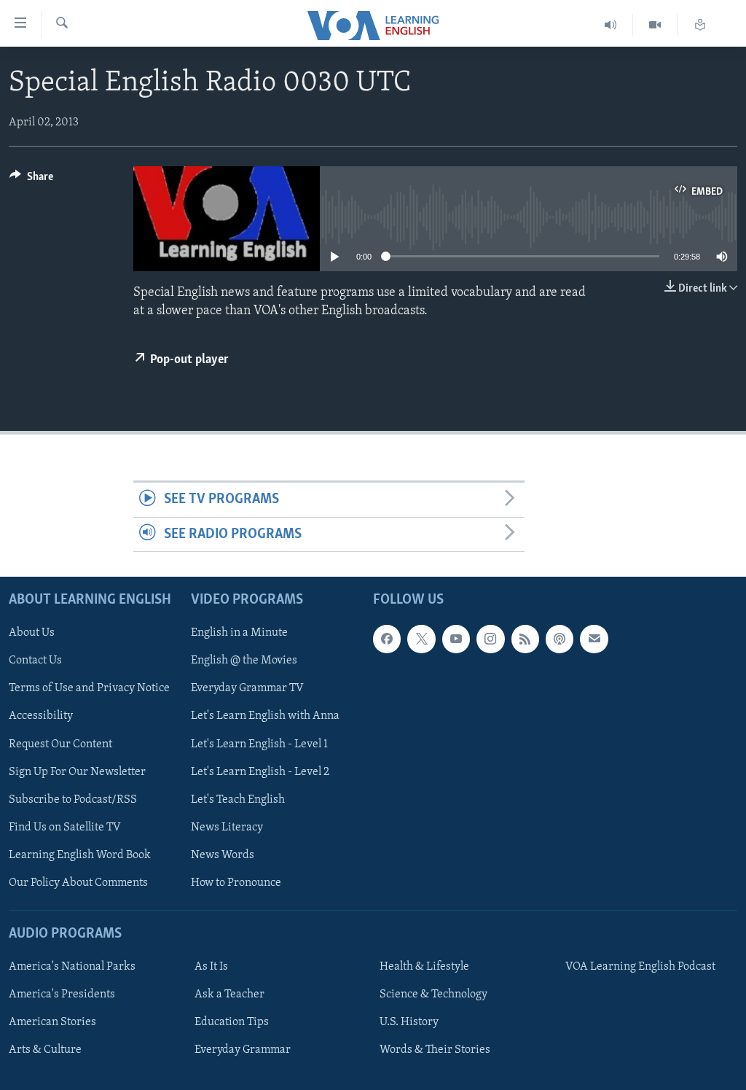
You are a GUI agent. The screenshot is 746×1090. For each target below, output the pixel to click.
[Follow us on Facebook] (387, 639)
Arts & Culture (45, 1050)
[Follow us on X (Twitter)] (421, 639)
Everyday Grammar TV (247, 689)
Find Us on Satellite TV (65, 827)
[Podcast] (559, 639)
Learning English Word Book (80, 855)
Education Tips (232, 1022)
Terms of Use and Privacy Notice (89, 689)
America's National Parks (72, 967)
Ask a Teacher (229, 994)
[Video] (655, 25)
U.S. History (409, 1022)
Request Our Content (60, 744)
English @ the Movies (244, 660)
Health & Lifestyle (424, 967)
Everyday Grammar (243, 1050)
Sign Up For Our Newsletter (77, 772)
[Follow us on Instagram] (490, 639)
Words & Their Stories (435, 1050)
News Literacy (227, 827)
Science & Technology (433, 994)
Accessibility (41, 717)
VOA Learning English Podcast (640, 967)
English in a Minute (239, 633)
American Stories (52, 1022)
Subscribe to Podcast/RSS (73, 800)
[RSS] (525, 639)
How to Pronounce (236, 883)
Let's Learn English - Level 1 (259, 744)
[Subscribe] (594, 639)
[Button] (31, 180)
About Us (32, 633)
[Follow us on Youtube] (456, 639)
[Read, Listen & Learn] (700, 25)
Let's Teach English (238, 800)
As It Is (211, 967)
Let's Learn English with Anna (265, 717)
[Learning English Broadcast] (611, 25)
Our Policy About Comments (78, 883)
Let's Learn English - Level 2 (260, 772)
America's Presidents (62, 994)
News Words (222, 855)
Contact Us (35, 660)
